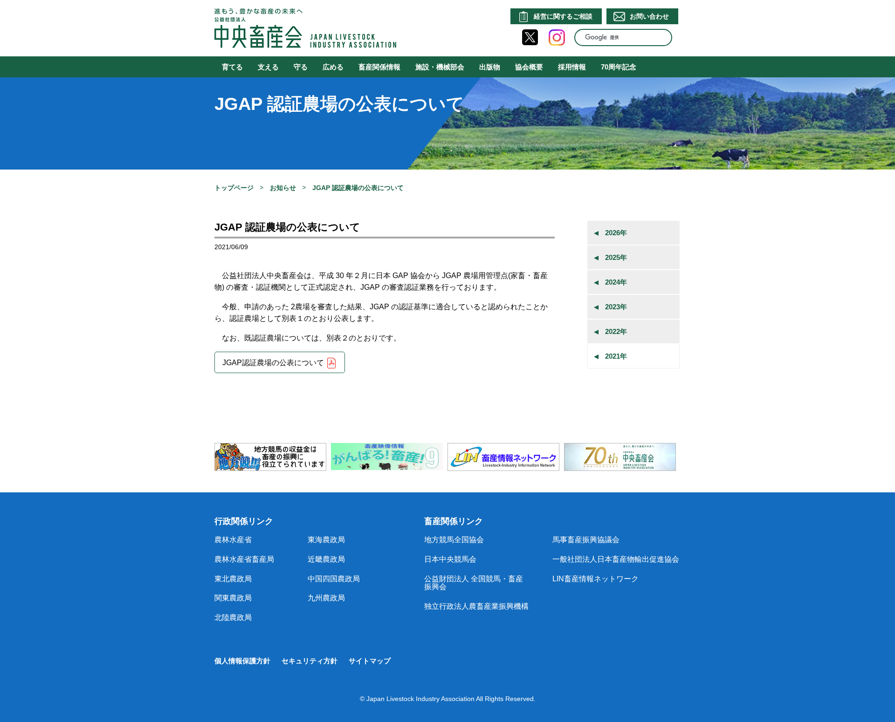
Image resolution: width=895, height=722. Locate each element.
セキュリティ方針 (309, 661)
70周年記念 (618, 67)
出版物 (489, 67)
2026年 (616, 233)
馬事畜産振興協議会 (586, 540)
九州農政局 (326, 598)
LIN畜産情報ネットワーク (595, 579)
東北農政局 (233, 579)
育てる (232, 67)
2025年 (616, 257)
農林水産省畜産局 (244, 559)
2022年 (616, 331)
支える (268, 67)
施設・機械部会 (439, 67)
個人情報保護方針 (242, 661)
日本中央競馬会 (450, 559)
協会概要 (529, 67)
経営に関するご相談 (563, 16)
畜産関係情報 (379, 67)
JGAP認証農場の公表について (273, 363)
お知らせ (283, 187)
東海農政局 (326, 540)
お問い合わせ (649, 16)
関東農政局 (233, 598)
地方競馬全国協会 (454, 540)
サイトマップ (370, 661)
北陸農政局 (233, 617)
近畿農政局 (326, 559)
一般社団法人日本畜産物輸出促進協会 (615, 559)
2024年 (616, 282)
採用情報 (572, 67)
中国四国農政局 (334, 579)
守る (301, 67)
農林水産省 (233, 540)
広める (333, 67)
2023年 (616, 307)
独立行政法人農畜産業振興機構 (476, 606)
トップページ (234, 187)
